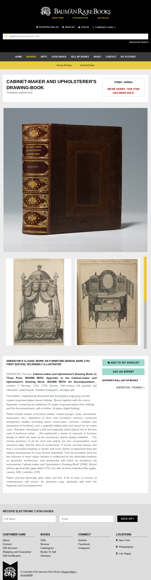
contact (111, 56)
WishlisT (69, 27)
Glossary (46, 555)
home (18, 56)
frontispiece (61, 395)
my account (128, 56)
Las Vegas (103, 18)
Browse (45, 544)
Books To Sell (48, 551)
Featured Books (87, 65)
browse (31, 56)
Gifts (43, 540)
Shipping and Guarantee (17, 551)
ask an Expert (123, 371)
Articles (82, 540)
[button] (102, 27)
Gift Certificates (12, 555)
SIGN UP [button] (127, 518)
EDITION (20, 364)
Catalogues (47, 547)
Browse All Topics (64, 65)
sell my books (80, 56)
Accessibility (26, 575)
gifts (44, 56)
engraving (75, 395)
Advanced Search (138, 42)
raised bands (26, 389)
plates (30, 400)
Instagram (84, 547)
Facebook (84, 544)
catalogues (58, 56)
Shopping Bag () (48, 27)
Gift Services (10, 547)
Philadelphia (80, 18)
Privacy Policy (69, 572)
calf (95, 385)
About (6, 540)
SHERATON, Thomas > (130, 387)
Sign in (85, 27)
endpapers (52, 389)
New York (58, 18)
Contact (7, 544)
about (97, 56)
